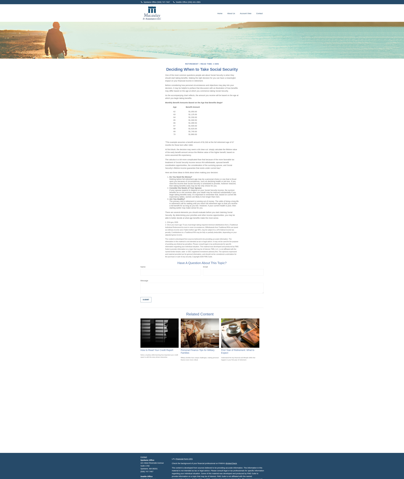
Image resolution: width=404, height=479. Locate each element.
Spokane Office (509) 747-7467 (157, 2)
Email (205, 267)
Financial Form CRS (184, 459)
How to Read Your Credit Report (156, 350)
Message (144, 281)
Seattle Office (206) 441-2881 (188, 2)
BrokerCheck (231, 463)
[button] (220, 13)
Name (143, 267)
